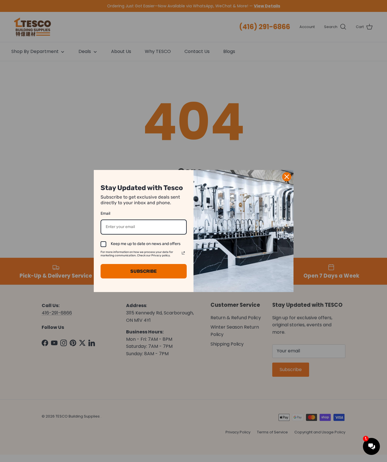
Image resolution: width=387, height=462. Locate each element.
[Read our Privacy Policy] (183, 253)
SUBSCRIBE (143, 271)
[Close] (287, 177)
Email (105, 213)
